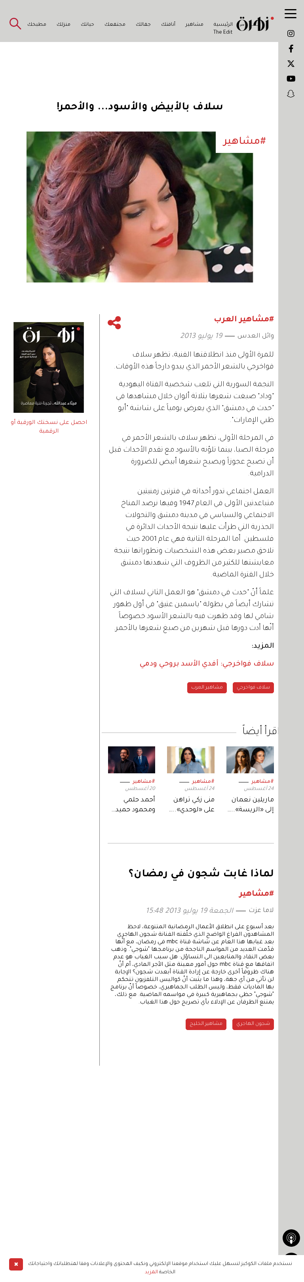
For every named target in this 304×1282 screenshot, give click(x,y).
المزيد (151, 1272)
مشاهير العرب (207, 688)
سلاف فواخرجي (253, 688)
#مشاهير (262, 782)
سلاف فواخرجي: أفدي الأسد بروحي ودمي (207, 664)
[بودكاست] (291, 1238)
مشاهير (194, 25)
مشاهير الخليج (206, 1024)
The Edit (223, 33)
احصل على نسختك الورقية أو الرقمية (49, 427)
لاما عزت (261, 910)
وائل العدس (256, 336)
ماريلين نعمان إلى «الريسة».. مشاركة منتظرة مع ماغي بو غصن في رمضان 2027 (250, 806)
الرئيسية (223, 25)
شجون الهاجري (253, 1024)
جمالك (143, 25)
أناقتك (168, 25)
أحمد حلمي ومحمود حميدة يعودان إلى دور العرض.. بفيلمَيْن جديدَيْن (131, 806)
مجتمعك (114, 25)
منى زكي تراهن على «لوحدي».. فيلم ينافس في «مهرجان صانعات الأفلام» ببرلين (192, 806)
